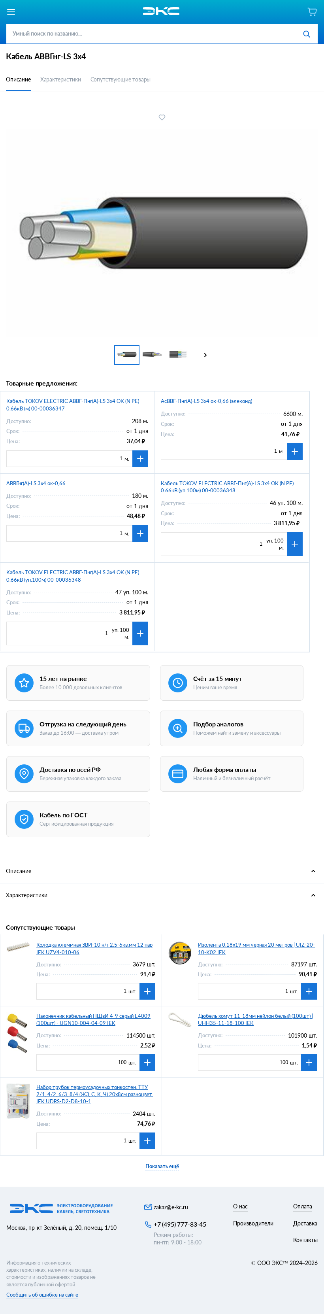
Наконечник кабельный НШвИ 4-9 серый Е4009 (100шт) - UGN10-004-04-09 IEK (93, 1019)
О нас (240, 1206)
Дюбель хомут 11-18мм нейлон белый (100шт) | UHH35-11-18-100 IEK (255, 1019)
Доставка (305, 1223)
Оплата (302, 1206)
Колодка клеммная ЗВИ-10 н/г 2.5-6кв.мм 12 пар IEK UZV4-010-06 (94, 948)
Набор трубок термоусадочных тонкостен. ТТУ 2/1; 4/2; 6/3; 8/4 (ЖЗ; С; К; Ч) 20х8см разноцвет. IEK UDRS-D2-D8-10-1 (94, 1094)
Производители (253, 1223)
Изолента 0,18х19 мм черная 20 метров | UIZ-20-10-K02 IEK (256, 948)
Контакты (305, 1239)
